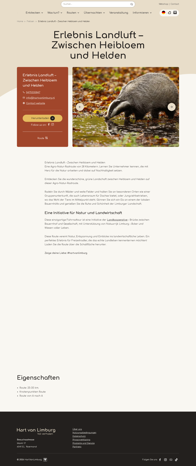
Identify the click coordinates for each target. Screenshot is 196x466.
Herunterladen (40, 118)
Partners (76, 447)
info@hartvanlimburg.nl (40, 98)
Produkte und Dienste (83, 443)
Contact (175, 4)
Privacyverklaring (81, 440)
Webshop (163, 4)
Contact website (35, 103)
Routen (71, 12)
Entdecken (33, 12)
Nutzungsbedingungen (84, 433)
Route (40, 138)
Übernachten (93, 12)
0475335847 (33, 92)
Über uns (77, 429)
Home (20, 21)
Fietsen (30, 21)
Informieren (141, 12)
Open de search (131, 4)
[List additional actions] (163, 12)
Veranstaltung (118, 12)
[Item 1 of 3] (125, 107)
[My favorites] (169, 13)
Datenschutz (79, 436)
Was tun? (53, 12)
